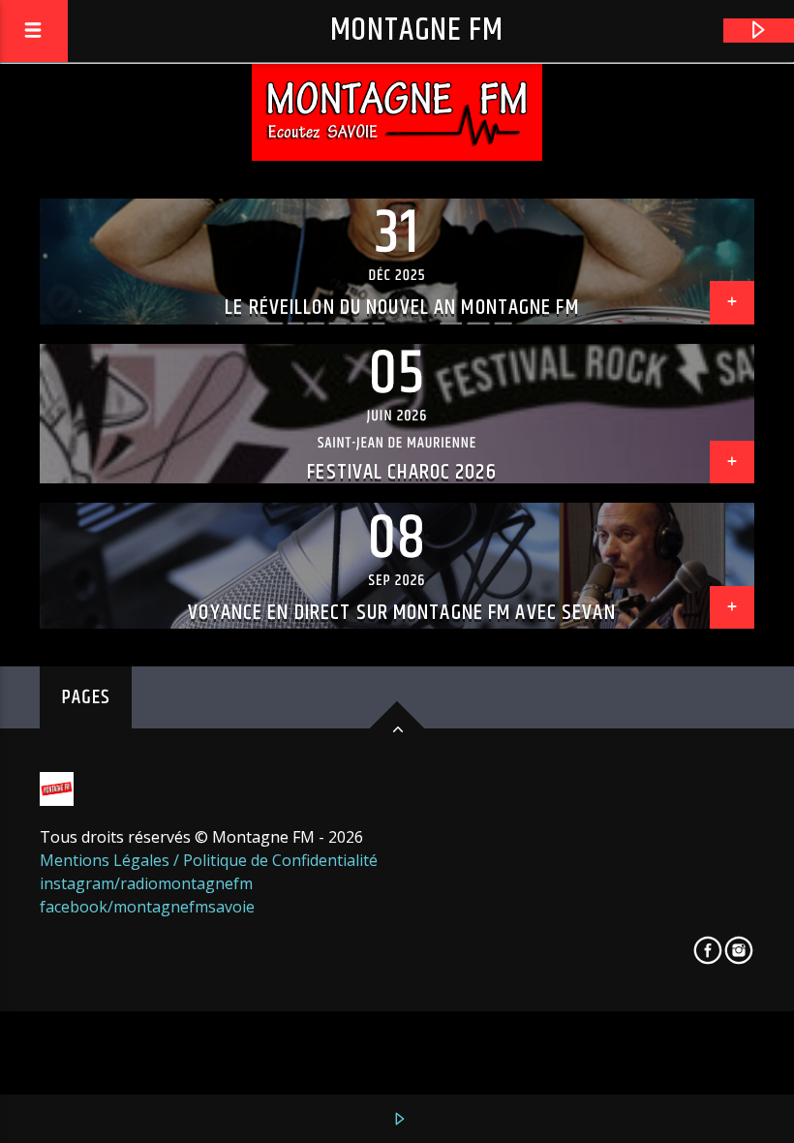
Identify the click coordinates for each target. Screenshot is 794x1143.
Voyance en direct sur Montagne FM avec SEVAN (401, 613)
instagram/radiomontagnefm (146, 883)
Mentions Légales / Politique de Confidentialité (209, 860)
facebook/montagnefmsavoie (147, 906)
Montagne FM (417, 30)
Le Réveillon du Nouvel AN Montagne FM (401, 307)
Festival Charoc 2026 (401, 472)
